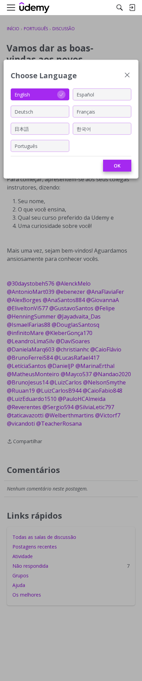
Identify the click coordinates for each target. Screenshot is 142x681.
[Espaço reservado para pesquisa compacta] (119, 7)
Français (86, 111)
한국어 (84, 128)
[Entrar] (132, 7)
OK (117, 165)
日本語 (21, 128)
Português (26, 145)
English (22, 94)
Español (85, 94)
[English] (34, 7)
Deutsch (23, 111)
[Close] (127, 75)
